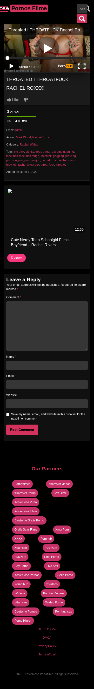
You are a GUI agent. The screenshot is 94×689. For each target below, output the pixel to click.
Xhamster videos (59, 484)
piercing (70, 156)
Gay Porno (21, 566)
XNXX (18, 538)
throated (61, 164)
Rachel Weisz (29, 144)
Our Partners (47, 468)
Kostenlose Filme (25, 511)
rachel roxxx (50, 160)
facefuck (46, 156)
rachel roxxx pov (28, 164)
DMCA (47, 637)
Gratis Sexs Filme (25, 529)
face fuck (12, 156)
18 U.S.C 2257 (47, 629)
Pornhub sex (63, 611)
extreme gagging (63, 151)
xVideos (19, 593)
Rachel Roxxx (41, 137)
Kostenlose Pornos (26, 575)
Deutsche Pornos (25, 611)
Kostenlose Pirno (25, 502)
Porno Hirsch (23, 620)
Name (11, 356)
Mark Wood (23, 137)
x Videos (52, 584)
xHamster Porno (25, 493)
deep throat (42, 151)
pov (20, 160)
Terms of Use (47, 654)
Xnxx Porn (62, 529)
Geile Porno (65, 575)
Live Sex (52, 566)
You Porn (51, 547)
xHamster (20, 602)
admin (18, 130)
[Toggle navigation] (4, 8)
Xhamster (20, 547)
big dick (19, 151)
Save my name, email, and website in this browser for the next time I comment (48, 416)
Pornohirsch (22, 484)
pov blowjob (32, 160)
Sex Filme (60, 493)
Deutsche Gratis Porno (29, 520)
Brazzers (20, 557)
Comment (13, 297)
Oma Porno (51, 557)
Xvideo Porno (54, 602)
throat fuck (47, 164)
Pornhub (46, 538)
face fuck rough (29, 156)
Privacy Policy (47, 646)
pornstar (11, 160)
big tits (30, 151)
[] (82, 18)
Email (11, 376)
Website (11, 395)
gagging (58, 156)
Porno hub (21, 584)
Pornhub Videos (53, 593)
